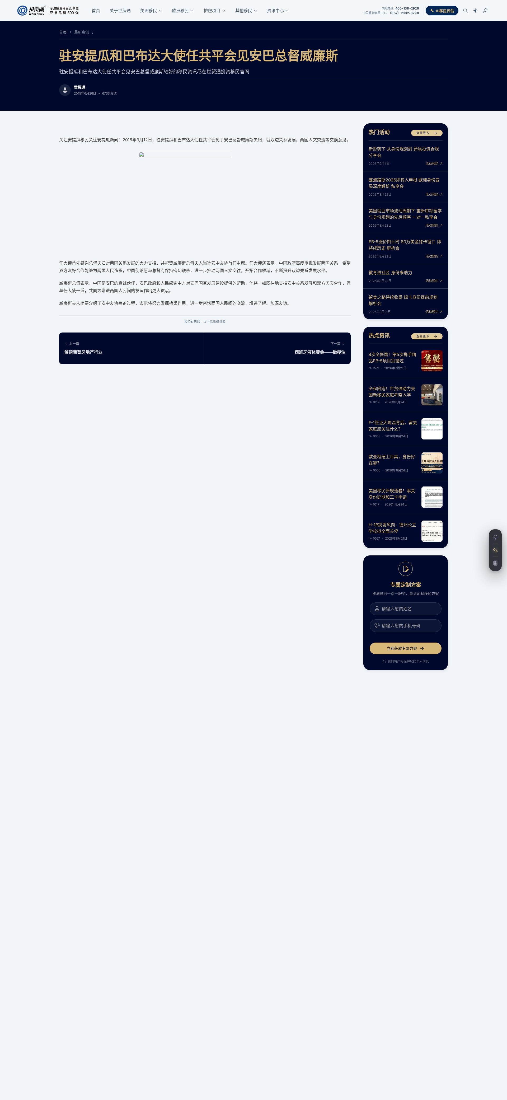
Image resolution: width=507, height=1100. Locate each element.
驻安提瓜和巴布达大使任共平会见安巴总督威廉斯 (198, 55)
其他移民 (243, 10)
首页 (96, 10)
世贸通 (79, 87)
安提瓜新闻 (107, 139)
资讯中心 (275, 10)
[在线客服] (495, 537)
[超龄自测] (495, 563)
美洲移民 (148, 10)
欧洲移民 (180, 10)
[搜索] (465, 10)
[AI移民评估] (495, 550)
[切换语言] (485, 10)
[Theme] (475, 10)
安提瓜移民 (78, 139)
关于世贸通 (120, 10)
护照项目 (212, 10)
